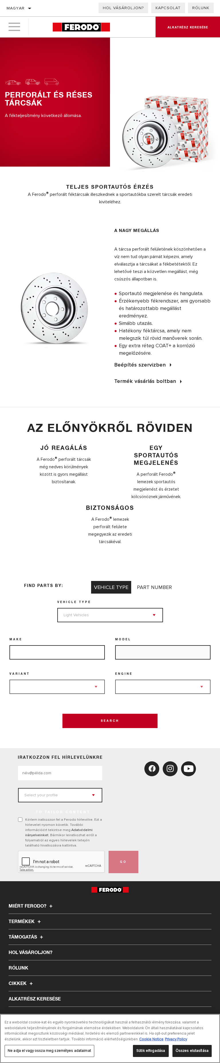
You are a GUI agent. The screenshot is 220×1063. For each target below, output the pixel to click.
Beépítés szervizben (140, 365)
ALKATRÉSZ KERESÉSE (35, 999)
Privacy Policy (176, 1039)
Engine (124, 673)
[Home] (81, 27)
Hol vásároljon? (123, 7)
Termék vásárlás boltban (145, 381)
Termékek (22, 921)
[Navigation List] (14, 27)
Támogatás (23, 937)
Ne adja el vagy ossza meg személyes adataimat (49, 1050)
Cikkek (18, 983)
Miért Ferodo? (28, 906)
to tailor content (63, 812)
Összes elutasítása (192, 1050)
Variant (19, 673)
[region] (110, 1038)
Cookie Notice (151, 1039)
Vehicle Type (74, 602)
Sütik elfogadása (150, 1050)
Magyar (16, 8)
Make (15, 639)
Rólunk (200, 7)
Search (110, 720)
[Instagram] (170, 768)
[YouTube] (188, 768)
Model (123, 639)
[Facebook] (151, 768)
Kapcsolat (168, 7)
